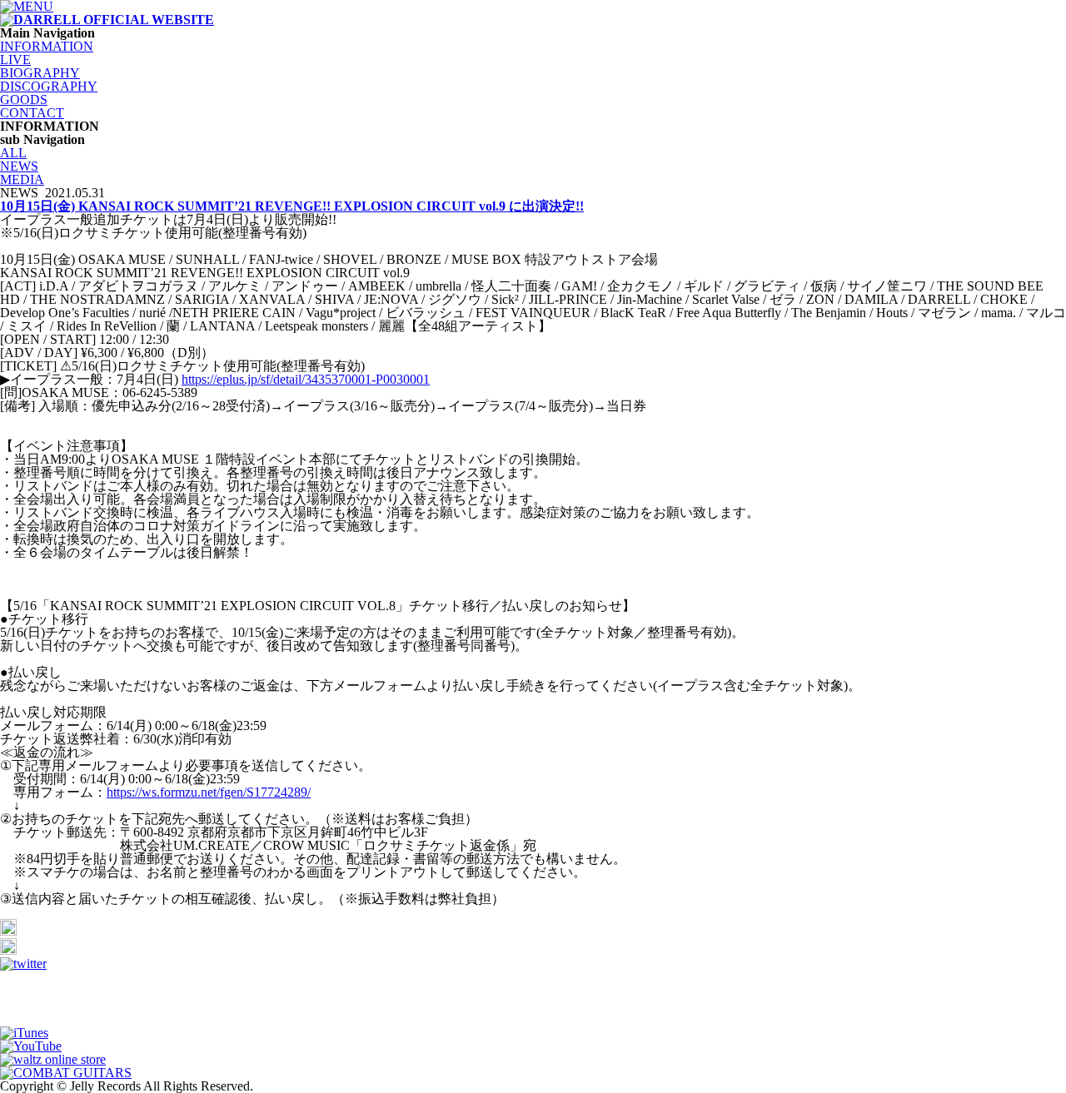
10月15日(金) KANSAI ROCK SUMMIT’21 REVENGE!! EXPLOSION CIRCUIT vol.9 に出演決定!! (292, 206)
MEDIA (22, 179)
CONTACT (32, 113)
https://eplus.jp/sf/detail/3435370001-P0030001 (306, 379)
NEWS (19, 166)
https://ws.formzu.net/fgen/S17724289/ (209, 792)
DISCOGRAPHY (48, 86)
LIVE (15, 59)
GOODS (23, 99)
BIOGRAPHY (40, 73)
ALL (13, 153)
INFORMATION (46, 46)
